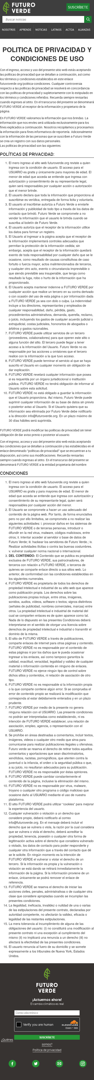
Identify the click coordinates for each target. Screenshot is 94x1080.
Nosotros (8, 29)
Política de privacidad (47, 1050)
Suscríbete (78, 7)
